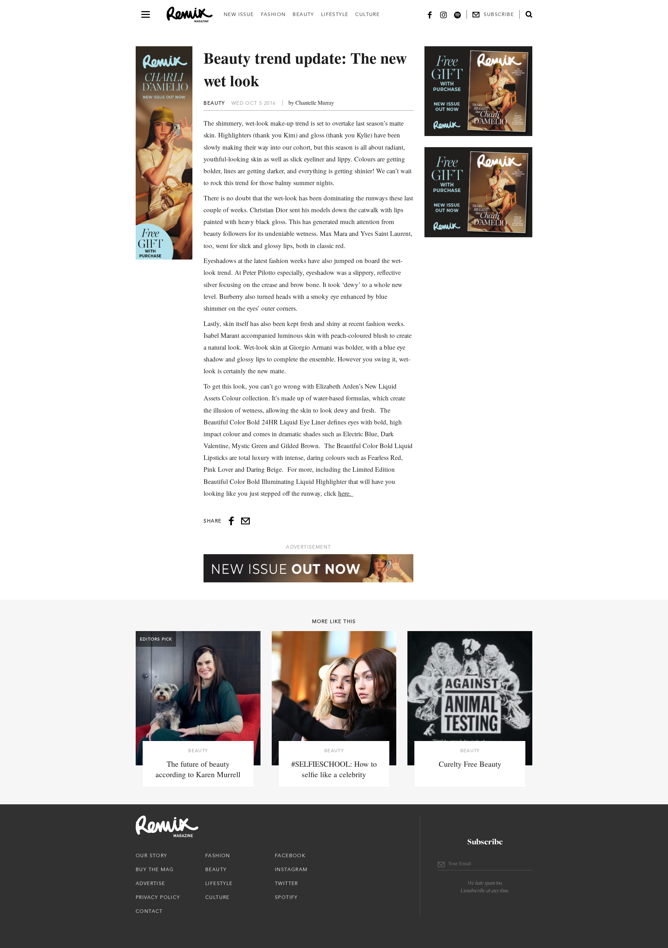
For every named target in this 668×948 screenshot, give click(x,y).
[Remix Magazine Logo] (190, 15)
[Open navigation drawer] (146, 14)
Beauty (303, 14)
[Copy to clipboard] (245, 521)
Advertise (150, 883)
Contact (149, 911)
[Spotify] (457, 14)
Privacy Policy (158, 897)
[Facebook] (429, 14)
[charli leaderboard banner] (308, 568)
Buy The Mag (155, 869)
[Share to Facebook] (231, 521)
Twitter (286, 883)
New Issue (239, 14)
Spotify (286, 897)
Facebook (290, 855)
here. (345, 493)
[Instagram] (443, 14)
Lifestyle (335, 14)
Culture (367, 14)
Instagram (291, 869)
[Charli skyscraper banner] (164, 153)
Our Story (151, 855)
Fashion (273, 14)
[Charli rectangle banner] (478, 91)
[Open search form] (528, 14)
